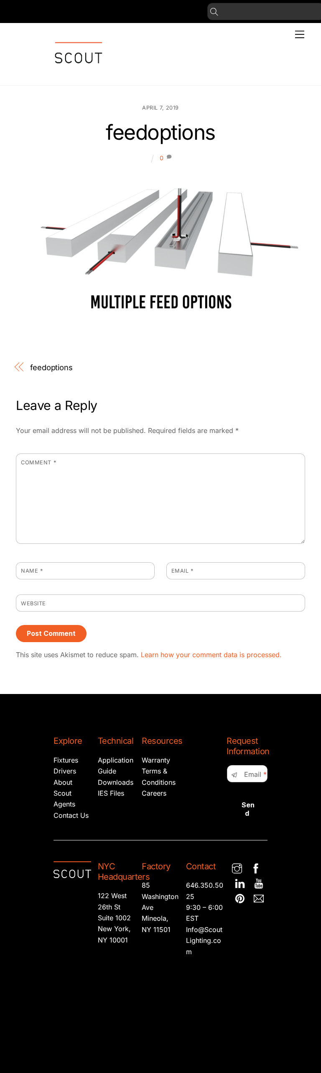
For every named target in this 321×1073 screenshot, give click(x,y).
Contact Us (71, 815)
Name (32, 571)
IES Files (111, 793)
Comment (38, 462)
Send (248, 809)
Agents (64, 804)
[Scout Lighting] (78, 70)
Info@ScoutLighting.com (204, 940)
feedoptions (160, 132)
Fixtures (66, 760)
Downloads (115, 782)
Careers (154, 793)
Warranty (156, 760)
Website (33, 603)
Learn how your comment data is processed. (211, 654)
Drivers (65, 771)
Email (182, 571)
